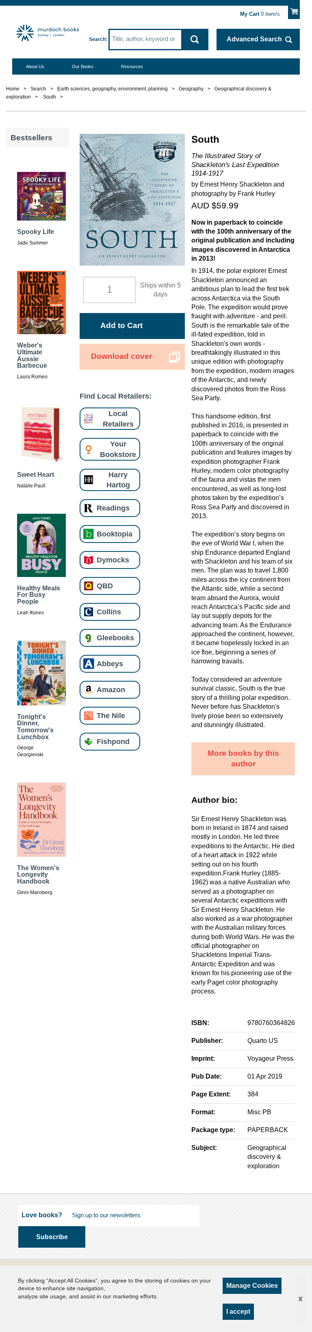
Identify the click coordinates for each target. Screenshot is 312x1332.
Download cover (121, 356)
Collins (109, 611)
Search (97, 39)
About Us (35, 66)
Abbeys (110, 663)
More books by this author (243, 758)
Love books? (42, 1215)
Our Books (82, 66)
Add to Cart (121, 325)
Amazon (111, 689)
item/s (260, 14)
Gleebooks (115, 637)
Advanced (254, 39)
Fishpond (113, 741)
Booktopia (114, 534)
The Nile (111, 715)
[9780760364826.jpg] (132, 200)
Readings (113, 508)
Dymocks (113, 560)
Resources (132, 66)
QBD (105, 585)
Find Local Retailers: (116, 396)
